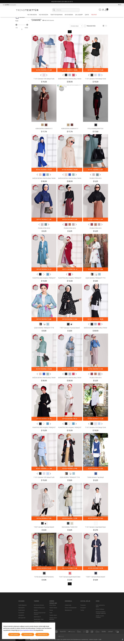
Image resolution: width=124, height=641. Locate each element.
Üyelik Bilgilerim (22, 605)
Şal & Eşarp (79, 14)
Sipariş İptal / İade (38, 619)
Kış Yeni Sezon (43, 14)
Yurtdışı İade (37, 622)
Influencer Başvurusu (39, 607)
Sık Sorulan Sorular (39, 605)
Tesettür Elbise (53, 607)
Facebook (83, 605)
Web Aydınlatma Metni (100, 606)
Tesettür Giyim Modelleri (53, 618)
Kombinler (52, 622)
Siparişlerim (21, 607)
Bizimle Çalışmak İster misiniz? (39, 613)
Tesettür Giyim (53, 615)
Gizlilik (100, 639)
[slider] (16, 25)
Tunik (50, 612)
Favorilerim (21, 612)
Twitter (82, 610)
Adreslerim (21, 615)
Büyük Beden (69, 14)
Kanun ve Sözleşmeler (70, 607)
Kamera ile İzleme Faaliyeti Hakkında (101, 612)
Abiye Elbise (52, 605)
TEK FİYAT (94, 14)
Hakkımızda (68, 605)
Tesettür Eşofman (56, 14)
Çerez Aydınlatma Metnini (27, 630)
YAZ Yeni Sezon (32, 14)
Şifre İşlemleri (21, 617)
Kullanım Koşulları (93, 639)
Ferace (51, 610)
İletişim (36, 610)
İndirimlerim (21, 610)
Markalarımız (68, 610)
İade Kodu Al (37, 616)
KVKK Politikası (100, 609)
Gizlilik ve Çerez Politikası (100, 616)
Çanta (87, 14)
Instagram (83, 607)
